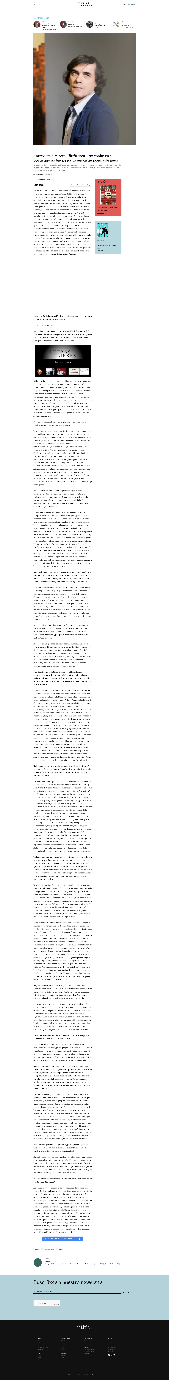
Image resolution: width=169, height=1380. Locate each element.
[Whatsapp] (42, 185)
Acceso (110, 1341)
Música (39, 1360)
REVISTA (86, 1347)
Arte (39, 1362)
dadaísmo (37, 1249)
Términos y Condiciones (84, 1375)
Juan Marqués (50, 1261)
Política (40, 1343)
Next (119, 197)
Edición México (102, 210)
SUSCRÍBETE (131, 4)
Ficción (63, 1349)
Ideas (96, 21)
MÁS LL (110, 1338)
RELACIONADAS (57, 1272)
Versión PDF (100, 250)
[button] (34, 4)
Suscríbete (100, 213)
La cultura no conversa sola (125, 24)
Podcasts (86, 1343)
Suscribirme (111, 1343)
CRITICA (40, 1353)
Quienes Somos (111, 1347)
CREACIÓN (64, 1345)
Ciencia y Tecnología (43, 1347)
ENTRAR (124, 4)
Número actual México (89, 1349)
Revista (44, 153)
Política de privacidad (96, 1375)
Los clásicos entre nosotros (107, 246)
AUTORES (108, 1272)
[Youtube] (114, 1355)
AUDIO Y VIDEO (88, 1338)
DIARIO (40, 1338)
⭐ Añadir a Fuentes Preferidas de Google (63, 1239)
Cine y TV (44, 21)
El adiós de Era (73, 24)
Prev (97, 197)
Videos (86, 1341)
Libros (39, 1357)
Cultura (71, 21)
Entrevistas (37, 153)
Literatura (40, 1349)
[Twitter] (37, 185)
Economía (40, 1345)
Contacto (110, 1351)
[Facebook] (35, 185)
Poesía (60, 1249)
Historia (63, 1355)
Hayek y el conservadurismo (100, 24)
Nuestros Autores (112, 1349)
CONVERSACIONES (66, 1338)
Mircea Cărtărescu (49, 1249)
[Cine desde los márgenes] (108, 195)
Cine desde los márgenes (108, 207)
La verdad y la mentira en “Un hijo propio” (48, 25)
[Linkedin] (40, 185)
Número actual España (89, 1351)
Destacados (87, 1353)
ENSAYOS (63, 1353)
